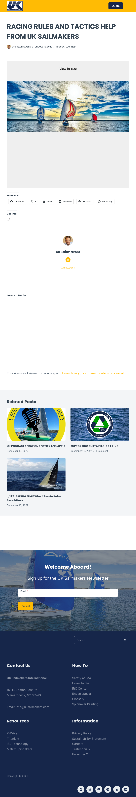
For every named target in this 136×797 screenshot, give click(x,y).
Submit (26, 606)
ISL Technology (18, 744)
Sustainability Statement (89, 738)
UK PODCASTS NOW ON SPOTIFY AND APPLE (36, 446)
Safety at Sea (81, 678)
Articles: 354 (68, 268)
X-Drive (12, 733)
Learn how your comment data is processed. (93, 373)
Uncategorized (67, 46)
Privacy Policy (82, 733)
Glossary (78, 699)
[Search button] (125, 640)
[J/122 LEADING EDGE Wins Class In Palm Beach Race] (36, 474)
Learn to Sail (81, 683)
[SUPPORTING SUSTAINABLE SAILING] (99, 424)
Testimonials (81, 749)
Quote (116, 5)
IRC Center (80, 688)
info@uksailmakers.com (32, 707)
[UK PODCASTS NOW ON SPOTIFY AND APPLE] (36, 424)
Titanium (13, 738)
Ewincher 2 (80, 754)
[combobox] (97, 640)
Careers (77, 744)
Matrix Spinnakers (19, 749)
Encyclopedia (81, 693)
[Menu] (127, 5)
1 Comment (102, 450)
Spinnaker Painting (85, 704)
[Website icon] (68, 259)
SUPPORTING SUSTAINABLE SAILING (94, 446)
